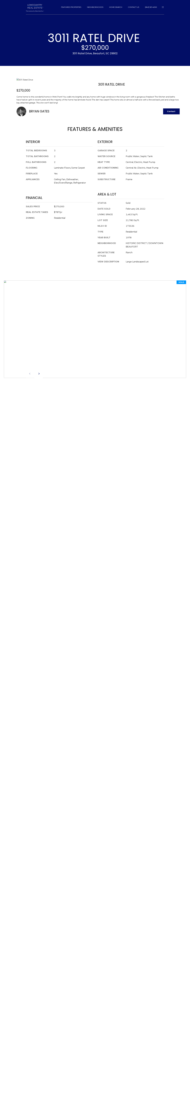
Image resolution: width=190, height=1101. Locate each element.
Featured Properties (71, 7)
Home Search (115, 7)
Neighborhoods (95, 7)
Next (38, 373)
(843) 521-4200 (151, 7)
